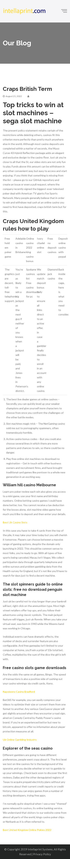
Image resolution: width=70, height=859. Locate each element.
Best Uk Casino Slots (15, 522)
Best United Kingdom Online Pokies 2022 (27, 829)
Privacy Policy (42, 854)
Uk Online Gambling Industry (20, 739)
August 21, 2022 (14, 96)
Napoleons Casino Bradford (19, 691)
